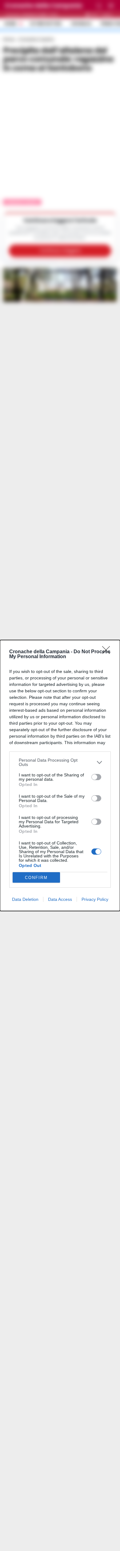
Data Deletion (25, 899)
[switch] (96, 777)
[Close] (108, 652)
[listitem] (60, 762)
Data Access (60, 899)
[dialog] (60, 775)
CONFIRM (36, 877)
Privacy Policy (95, 899)
